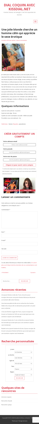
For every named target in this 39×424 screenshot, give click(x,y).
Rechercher (19, 378)
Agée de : (11, 360)
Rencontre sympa (6, 405)
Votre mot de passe (10, 156)
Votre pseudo (7, 149)
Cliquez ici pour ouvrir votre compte (19, 165)
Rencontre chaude (6, 401)
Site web (3, 249)
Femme (10, 124)
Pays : (12, 366)
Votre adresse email (10, 141)
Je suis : (12, 349)
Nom (3, 232)
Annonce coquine (6, 397)
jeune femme (22, 124)
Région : (12, 372)
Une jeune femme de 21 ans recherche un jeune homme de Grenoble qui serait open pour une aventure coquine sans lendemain (17, 322)
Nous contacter (25, 418)
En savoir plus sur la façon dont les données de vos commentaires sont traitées (19, 265)
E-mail (3, 240)
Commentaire (5, 209)
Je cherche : (11, 355)
